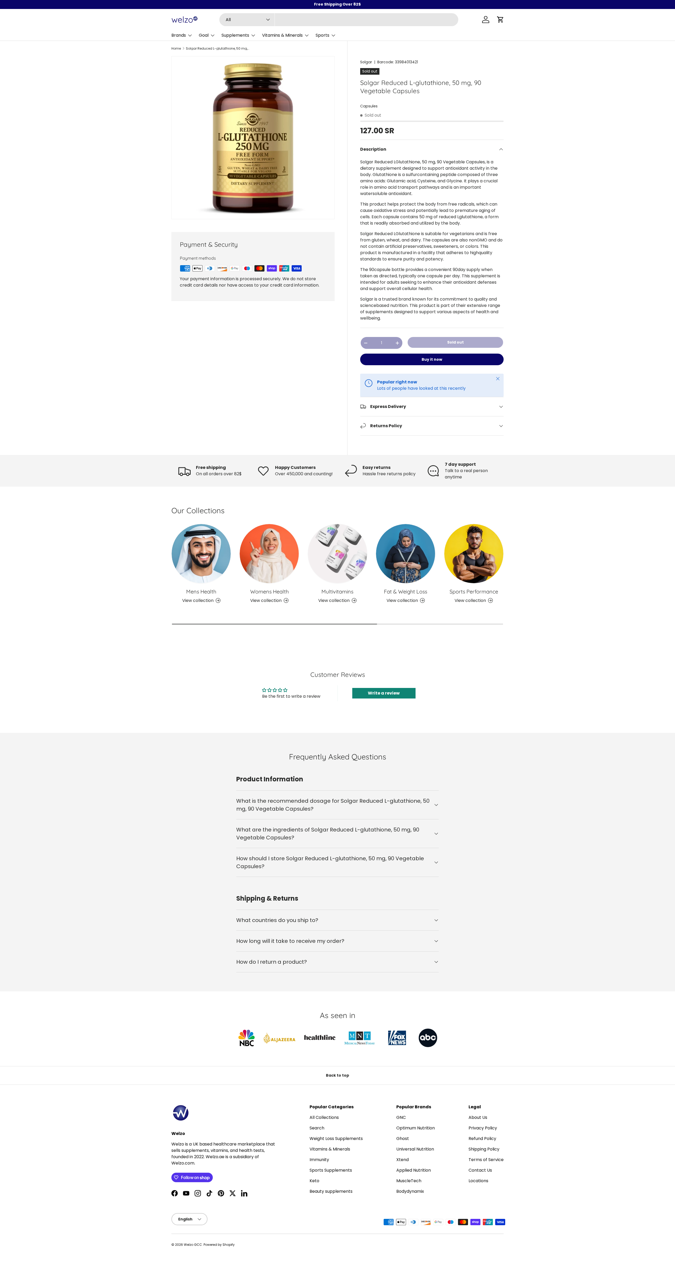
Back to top (337, 1075)
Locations (478, 1181)
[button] (500, 19)
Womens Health (269, 591)
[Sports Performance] (473, 553)
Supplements (235, 35)
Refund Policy (482, 1138)
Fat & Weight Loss (405, 591)
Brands (178, 35)
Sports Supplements (331, 1170)
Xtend (402, 1160)
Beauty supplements (331, 1191)
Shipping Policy (484, 1149)
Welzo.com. (183, 1163)
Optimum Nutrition (415, 1128)
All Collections (324, 1117)
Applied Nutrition (413, 1170)
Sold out (455, 342)
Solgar (366, 62)
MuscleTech (408, 1181)
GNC (401, 1117)
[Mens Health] (201, 553)
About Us (478, 1117)
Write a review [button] (384, 693)
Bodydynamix (410, 1191)
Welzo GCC (193, 1244)
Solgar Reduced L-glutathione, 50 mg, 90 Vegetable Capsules (217, 48)
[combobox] (339, 19)
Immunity (319, 1160)
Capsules (369, 106)
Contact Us (480, 1170)
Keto (314, 1181)
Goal (204, 35)
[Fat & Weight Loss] (405, 553)
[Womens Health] (269, 553)
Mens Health (201, 591)
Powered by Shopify (219, 1244)
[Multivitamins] (337, 553)
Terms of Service (486, 1160)
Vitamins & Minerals (282, 35)
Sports (322, 35)
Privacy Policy (483, 1128)
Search (317, 1128)
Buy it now (432, 359)
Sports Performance (474, 591)
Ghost (402, 1138)
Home (176, 48)
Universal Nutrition (415, 1149)
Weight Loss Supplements (336, 1138)
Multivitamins (337, 591)
